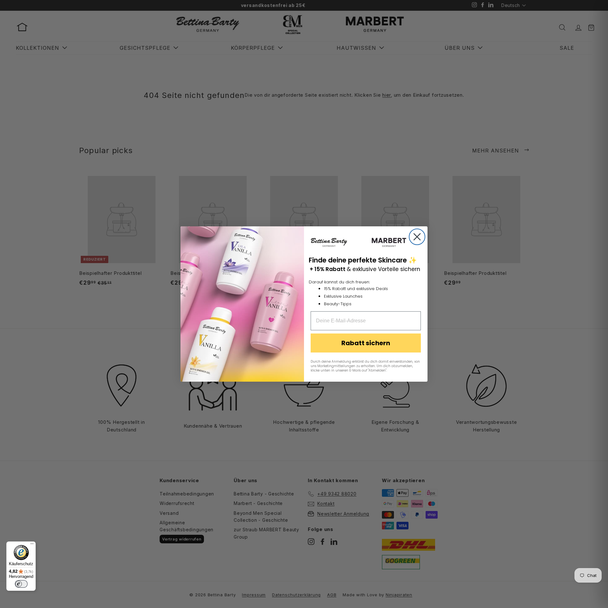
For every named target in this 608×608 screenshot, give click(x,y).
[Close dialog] (417, 237)
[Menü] (32, 545)
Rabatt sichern (365, 343)
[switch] (21, 584)
